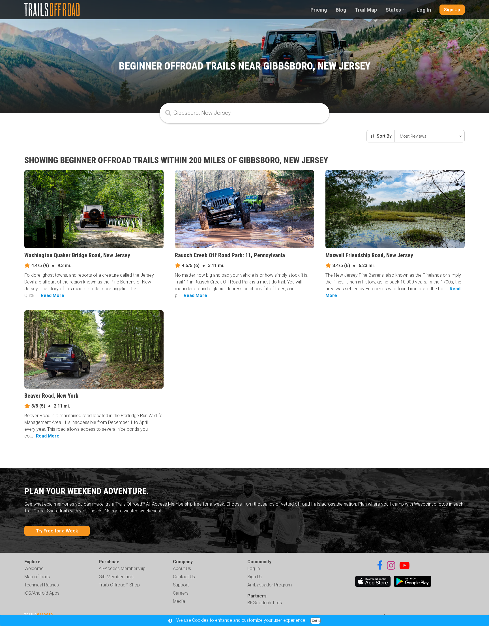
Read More (52, 295)
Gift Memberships (116, 576)
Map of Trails (37, 576)
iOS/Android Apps (41, 593)
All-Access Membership (122, 568)
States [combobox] (393, 10)
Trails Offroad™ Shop (119, 585)
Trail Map (366, 10)
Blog (341, 10)
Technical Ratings (41, 585)
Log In (424, 10)
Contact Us (184, 576)
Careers (180, 593)
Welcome (34, 568)
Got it (315, 621)
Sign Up (452, 9)
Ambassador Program (269, 585)
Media (179, 601)
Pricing (318, 10)
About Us (182, 568)
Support (181, 585)
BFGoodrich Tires (264, 602)
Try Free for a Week (57, 531)
